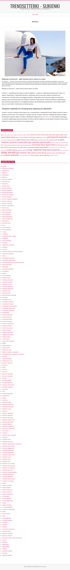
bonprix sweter (26, 135)
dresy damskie (6, 240)
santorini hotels (46, 83)
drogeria (4, 243)
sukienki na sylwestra (8, 468)
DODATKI (5, 238)
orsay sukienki (34, 149)
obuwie (4, 356)
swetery (34, 153)
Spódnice (5, 400)
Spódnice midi (6, 409)
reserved (5, 389)
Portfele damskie (7, 382)
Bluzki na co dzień (7, 195)
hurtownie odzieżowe (8, 260)
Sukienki (4, 437)
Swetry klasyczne (7, 490)
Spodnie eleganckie (8, 420)
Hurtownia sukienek (8, 258)
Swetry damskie (7, 485)
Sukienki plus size (7, 470)
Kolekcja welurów (7, 286)
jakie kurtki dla (55, 140)
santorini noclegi (10, 84)
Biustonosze (6, 181)
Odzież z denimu (7, 363)
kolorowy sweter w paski (56, 142)
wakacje (6, 81)
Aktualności (5, 170)
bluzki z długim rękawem (10, 199)
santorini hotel (37, 83)
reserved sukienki (51, 149)
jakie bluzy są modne (25, 139)
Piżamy (4, 369)
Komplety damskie (7, 302)
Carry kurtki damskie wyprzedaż (51, 135)
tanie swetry (35, 155)
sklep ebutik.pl (10, 152)
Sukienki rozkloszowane (9, 472)
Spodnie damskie (7, 415)
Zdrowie (4, 553)
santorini (48, 81)
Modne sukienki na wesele (10, 352)
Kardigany (5, 271)
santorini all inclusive (57, 81)
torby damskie (6, 518)
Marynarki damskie (8, 341)
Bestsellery (5, 175)
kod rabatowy (6, 275)
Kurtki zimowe (6, 330)
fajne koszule (20, 137)
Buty (3, 225)
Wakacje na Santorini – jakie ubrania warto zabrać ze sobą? (24, 79)
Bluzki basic (5, 186)
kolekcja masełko (7, 282)
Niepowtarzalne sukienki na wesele (13, 354)
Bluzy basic (5, 208)
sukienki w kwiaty (7, 476)
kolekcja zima (6, 291)
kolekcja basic (6, 278)
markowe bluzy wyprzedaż (44, 144)
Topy (3, 516)
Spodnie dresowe (7, 417)
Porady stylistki (6, 380)
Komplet (4, 297)
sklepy (4, 398)
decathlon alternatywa (9, 236)
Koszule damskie (7, 315)
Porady (4, 378)
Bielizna (4, 177)
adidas (4, 166)
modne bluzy (11, 150)
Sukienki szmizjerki (8, 474)
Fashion (4, 249)
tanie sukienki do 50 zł (24, 155)
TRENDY (4, 525)
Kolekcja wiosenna (7, 289)
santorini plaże (19, 84)
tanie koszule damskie (53, 153)
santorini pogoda (29, 84)
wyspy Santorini (6, 86)
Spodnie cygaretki (7, 413)
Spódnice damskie (7, 404)
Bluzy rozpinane (7, 216)
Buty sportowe (6, 229)
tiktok (4, 511)
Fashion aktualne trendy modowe (12, 251)
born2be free (6, 223)
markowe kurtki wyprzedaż (17, 147)
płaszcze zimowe (7, 376)
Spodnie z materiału (8, 428)
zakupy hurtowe (7, 551)
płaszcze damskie (7, 374)
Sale (3, 391)
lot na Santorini (30, 81)
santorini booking (17, 83)
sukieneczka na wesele (9, 435)
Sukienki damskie (7, 442)
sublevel (4, 433)
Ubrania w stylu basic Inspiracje (12, 538)
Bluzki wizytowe (7, 197)
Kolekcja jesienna (7, 280)
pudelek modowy (7, 387)
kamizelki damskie (7, 269)
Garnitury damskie (8, 254)
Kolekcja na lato (7, 284)
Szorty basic (6, 496)
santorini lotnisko (56, 83)
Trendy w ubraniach (8, 529)
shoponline (5, 396)
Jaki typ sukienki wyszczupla (37, 142)
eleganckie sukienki (8, 245)
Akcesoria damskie (8, 168)
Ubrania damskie (7, 533)
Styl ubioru (5, 431)
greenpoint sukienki (57, 137)
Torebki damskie (7, 520)
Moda (4, 343)
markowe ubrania (52, 147)
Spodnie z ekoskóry (8, 426)
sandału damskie (7, 393)
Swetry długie (6, 487)
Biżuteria (5, 184)
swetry (4, 483)
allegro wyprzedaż (17, 135)
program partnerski (8, 385)
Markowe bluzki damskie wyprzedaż (21, 145)
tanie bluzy (41, 152)
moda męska (6, 348)
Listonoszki (5, 339)
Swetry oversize (7, 492)
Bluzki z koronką (7, 203)
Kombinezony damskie (9, 295)
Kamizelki (5, 267)
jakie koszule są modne (42, 140)
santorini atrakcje (7, 83)
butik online (35, 135)
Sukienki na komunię (8, 466)
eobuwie (4, 247)
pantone (4, 365)
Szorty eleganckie (7, 501)
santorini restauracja (41, 84)
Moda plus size (6, 350)
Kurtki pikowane (7, 321)
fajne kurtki (28, 137)
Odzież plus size (7, 361)
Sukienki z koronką (8, 481)
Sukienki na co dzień (8, 463)
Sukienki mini (6, 461)
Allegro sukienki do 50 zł (7, 135)
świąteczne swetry (54, 155)
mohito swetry (22, 150)
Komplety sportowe (8, 310)
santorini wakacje (52, 84)
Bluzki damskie (6, 188)
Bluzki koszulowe (7, 192)
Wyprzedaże (6, 546)
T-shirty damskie (7, 507)
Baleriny (4, 173)
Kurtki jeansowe (7, 319)
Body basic (5, 221)
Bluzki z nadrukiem (8, 205)
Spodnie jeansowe (7, 422)
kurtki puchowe (7, 326)
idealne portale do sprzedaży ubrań (13, 262)
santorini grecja (27, 83)
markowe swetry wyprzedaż (37, 147)
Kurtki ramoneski (7, 328)
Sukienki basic (6, 439)
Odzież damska (7, 358)
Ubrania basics (6, 531)
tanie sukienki (12, 155)
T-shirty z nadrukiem (8, 509)
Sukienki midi (6, 459)
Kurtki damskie (6, 317)
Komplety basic (7, 299)
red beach (42, 81)
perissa (37, 81)
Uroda (4, 540)
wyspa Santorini (62, 84)
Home (4, 256)
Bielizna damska (7, 179)
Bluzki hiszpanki (7, 190)
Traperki (4, 522)
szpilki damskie (7, 505)
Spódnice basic (6, 402)
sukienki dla (24, 152)
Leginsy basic (6, 337)
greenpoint (44, 137)
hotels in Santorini (20, 81)
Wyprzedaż (5, 544)
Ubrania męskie (7, 535)
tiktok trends (6, 514)
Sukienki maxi (6, 457)
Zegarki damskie (7, 555)
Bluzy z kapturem (7, 219)
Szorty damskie (6, 498)
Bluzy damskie (6, 212)
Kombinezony (6, 293)
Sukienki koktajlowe (8, 452)
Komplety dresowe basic (9, 306)
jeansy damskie (7, 264)
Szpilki (4, 503)
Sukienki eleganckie (8, 448)
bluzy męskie (6, 214)
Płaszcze (4, 372)
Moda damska (6, 345)
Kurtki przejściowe (7, 323)
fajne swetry (36, 137)
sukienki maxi (47, 117)
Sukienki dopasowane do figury (11, 444)
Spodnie (4, 411)
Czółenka (5, 234)
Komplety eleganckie (8, 308)
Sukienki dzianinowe (8, 446)
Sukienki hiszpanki (8, 450)
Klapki (4, 273)
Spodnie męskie (7, 424)
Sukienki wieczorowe (8, 479)
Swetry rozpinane (7, 494)
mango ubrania (7, 145)
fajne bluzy (10, 137)
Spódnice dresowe (7, 407)
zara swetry (44, 155)
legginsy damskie (7, 332)
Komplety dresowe (8, 304)
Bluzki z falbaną (7, 201)
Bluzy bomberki (7, 210)
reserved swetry (64, 150)
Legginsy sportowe (8, 334)
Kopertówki (5, 313)
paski (3, 367)
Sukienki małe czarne (8, 455)
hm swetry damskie (11, 140)
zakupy (4, 549)
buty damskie (6, 227)
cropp (4, 232)
